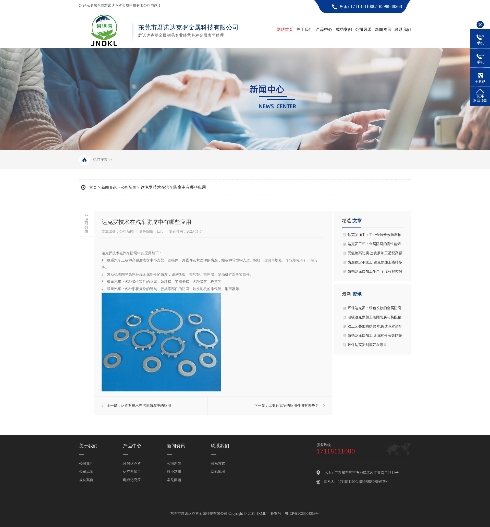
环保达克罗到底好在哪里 (367, 345)
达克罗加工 (132, 472)
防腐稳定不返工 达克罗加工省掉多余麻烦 (375, 263)
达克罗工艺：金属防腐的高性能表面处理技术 (374, 245)
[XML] (262, 514)
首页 (93, 187)
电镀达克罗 (132, 480)
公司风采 (363, 29)
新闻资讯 (383, 29)
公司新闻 (128, 187)
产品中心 (324, 29)
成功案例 (344, 29)
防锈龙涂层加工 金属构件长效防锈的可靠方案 (375, 337)
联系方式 (218, 463)
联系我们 (403, 29)
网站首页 (285, 29)
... (124, 488)
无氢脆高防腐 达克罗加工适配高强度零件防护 (375, 254)
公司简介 (86, 463)
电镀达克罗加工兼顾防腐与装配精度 (374, 318)
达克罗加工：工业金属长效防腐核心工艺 (374, 236)
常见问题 (174, 480)
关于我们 (304, 29)
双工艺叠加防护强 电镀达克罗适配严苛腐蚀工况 (375, 328)
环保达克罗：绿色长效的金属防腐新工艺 (374, 309)
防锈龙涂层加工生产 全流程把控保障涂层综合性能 (375, 273)
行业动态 (174, 472)
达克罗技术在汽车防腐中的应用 (146, 406)
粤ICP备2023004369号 (302, 514)
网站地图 (218, 472)
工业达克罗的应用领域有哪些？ (293, 406)
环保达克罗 (132, 463)
